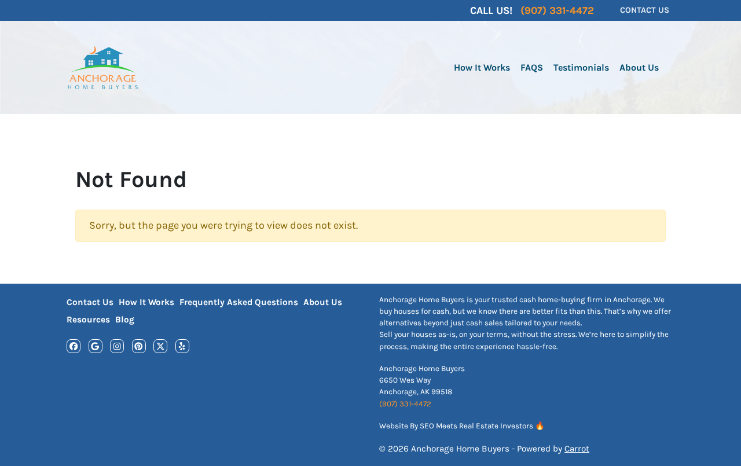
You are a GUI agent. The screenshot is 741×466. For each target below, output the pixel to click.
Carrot (576, 448)
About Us (639, 67)
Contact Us (90, 302)
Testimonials (581, 67)
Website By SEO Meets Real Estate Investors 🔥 (462, 425)
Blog (124, 319)
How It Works (482, 67)
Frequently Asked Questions (238, 302)
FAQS (531, 67)
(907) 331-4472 (405, 403)
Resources (88, 319)
